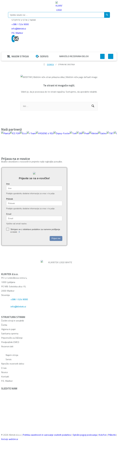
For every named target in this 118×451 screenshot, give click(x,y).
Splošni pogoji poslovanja (85, 435)
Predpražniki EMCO (10, 342)
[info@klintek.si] (4, 308)
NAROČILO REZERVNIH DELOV (74, 56)
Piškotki (112, 435)
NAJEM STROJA (20, 56)
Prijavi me (56, 238)
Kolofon (102, 435)
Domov (50, 64)
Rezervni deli (7, 346)
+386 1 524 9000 (20, 24)
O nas (4, 368)
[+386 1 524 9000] (4, 300)
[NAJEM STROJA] (8, 56)
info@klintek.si (19, 28)
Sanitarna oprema (9, 333)
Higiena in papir (8, 329)
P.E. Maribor (17, 33)
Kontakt (5, 376)
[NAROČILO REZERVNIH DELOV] (56, 56)
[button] (102, 56)
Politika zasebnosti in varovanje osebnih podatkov (47, 435)
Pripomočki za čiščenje (12, 338)
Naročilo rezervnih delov (12, 363)
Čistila (4, 325)
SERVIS (44, 56)
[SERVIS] (37, 56)
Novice (4, 372)
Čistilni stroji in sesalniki (12, 320)
